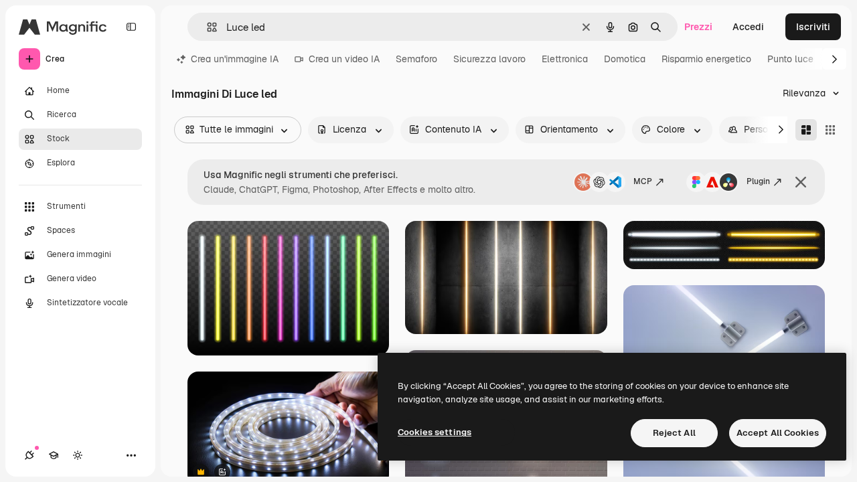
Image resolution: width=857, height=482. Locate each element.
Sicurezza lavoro (489, 59)
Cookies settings (434, 432)
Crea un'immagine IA (235, 59)
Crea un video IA (344, 59)
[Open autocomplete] (206, 27)
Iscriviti (813, 27)
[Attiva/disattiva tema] (77, 455)
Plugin (758, 181)
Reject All (674, 432)
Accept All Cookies (777, 432)
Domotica (624, 59)
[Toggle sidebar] (131, 26)
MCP (642, 181)
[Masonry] (806, 130)
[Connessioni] (29, 455)
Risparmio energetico (706, 59)
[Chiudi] (801, 182)
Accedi (748, 27)
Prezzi (698, 27)
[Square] (830, 130)
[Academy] (53, 455)
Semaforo (416, 59)
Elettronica (565, 59)
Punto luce (790, 59)
